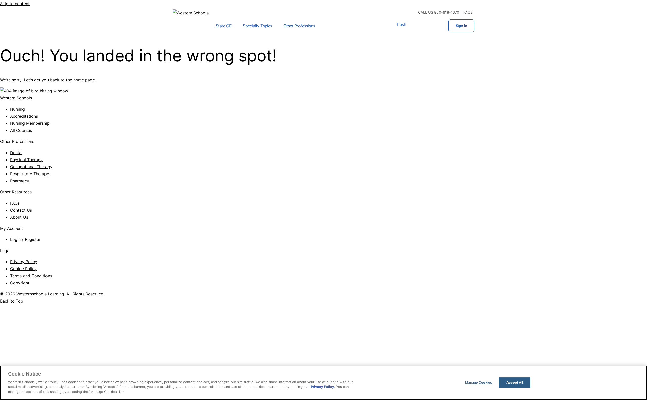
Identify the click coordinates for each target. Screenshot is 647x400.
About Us (19, 217)
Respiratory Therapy (29, 173)
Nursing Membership (30, 123)
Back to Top (11, 301)
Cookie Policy (23, 268)
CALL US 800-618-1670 (438, 12)
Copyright (19, 282)
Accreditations (24, 116)
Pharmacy (19, 180)
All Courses (21, 130)
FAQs (467, 12)
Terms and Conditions (31, 275)
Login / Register (25, 239)
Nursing (17, 109)
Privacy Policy (23, 261)
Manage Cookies (478, 382)
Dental (16, 152)
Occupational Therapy (31, 166)
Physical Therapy (26, 159)
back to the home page (72, 79)
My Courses (432, 25)
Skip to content (15, 3)
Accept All (514, 382)
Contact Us (21, 210)
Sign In (461, 26)
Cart (416, 25)
